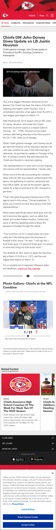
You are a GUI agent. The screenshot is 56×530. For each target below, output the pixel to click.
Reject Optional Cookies (28, 517)
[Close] (53, 473)
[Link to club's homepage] (5, 14)
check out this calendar (29, 268)
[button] (28, 82)
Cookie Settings (28, 509)
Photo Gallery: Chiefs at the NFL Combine (27, 285)
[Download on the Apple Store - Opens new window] (18, 459)
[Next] (36, 331)
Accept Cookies (28, 525)
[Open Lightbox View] (28, 320)
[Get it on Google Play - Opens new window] (37, 460)
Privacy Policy (18, 504)
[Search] (47, 15)
